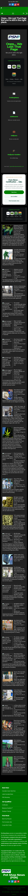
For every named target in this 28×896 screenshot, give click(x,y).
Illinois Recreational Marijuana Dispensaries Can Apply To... (19, 429)
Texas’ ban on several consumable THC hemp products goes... (19, 722)
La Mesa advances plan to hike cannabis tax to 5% (19, 707)
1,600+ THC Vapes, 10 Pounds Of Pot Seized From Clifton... (19, 408)
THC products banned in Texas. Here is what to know (19, 517)
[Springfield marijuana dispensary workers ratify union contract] (7, 608)
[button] (23, 13)
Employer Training (6, 811)
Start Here (14, 192)
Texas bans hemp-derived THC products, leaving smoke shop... (19, 655)
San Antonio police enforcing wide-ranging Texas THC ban (19, 622)
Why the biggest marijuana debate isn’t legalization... (19, 371)
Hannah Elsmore (18, 709)
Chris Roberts (18, 394)
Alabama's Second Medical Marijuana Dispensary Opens (18, 227)
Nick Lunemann (18, 559)
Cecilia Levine (18, 411)
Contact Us (14, 894)
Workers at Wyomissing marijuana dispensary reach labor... (19, 288)
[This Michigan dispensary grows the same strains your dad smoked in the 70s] (7, 571)
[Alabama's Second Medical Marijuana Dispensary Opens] (7, 230)
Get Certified (14, 196)
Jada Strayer (17, 658)
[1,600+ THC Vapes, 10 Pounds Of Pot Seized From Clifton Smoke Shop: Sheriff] (7, 411)
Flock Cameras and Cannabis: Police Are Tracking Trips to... (19, 455)
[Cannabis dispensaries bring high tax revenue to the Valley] (7, 254)
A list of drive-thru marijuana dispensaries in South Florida (19, 692)
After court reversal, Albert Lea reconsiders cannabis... (19, 758)
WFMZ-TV (17, 290)
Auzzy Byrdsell (18, 589)
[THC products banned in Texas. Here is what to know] (7, 519)
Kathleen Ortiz (18, 676)
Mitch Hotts (17, 307)
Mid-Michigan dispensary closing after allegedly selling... (19, 535)
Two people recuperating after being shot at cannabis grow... (19, 304)
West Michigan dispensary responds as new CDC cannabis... (19, 359)
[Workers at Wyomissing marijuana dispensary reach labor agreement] (7, 290)
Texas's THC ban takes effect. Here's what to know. (19, 673)
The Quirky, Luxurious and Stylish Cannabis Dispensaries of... (19, 638)
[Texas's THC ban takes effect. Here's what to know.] (7, 676)
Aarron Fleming (18, 343)
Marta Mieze (17, 608)
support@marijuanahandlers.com (16, 166)
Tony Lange (17, 501)
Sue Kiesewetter (18, 744)
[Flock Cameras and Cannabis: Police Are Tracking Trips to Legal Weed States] (7, 457)
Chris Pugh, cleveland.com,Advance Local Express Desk (18, 376)
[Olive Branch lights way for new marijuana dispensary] (7, 343)
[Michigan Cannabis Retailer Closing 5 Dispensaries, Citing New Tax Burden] (7, 501)
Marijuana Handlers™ (7, 808)
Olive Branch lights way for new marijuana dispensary (19, 341)
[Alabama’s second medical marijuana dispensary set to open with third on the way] (7, 274)
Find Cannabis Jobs (14, 200)
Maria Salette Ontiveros (20, 519)
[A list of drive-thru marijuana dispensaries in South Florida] (7, 694)
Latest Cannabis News (7, 794)
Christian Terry (18, 725)
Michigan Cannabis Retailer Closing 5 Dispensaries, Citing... (19, 499)
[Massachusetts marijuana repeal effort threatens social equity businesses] (7, 590)
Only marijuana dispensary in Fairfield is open (19, 742)
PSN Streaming (6, 797)
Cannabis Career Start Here (9, 791)
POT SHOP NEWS (6, 891)
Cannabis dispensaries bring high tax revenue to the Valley (19, 251)
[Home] (2, 13)
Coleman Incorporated (16, 889)
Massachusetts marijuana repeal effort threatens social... (19, 587)
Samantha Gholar (18, 327)
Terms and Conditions (15, 891)
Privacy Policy (23, 891)
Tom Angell (17, 432)
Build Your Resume (6, 818)
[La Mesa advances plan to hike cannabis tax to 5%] (7, 709)
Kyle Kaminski (18, 571)
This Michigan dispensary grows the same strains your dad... (19, 569)
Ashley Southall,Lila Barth (20, 641)
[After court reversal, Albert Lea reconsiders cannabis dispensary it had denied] (7, 761)
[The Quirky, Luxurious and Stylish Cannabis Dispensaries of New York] (7, 641)
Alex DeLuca (17, 694)
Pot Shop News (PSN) (14, 876)
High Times (17, 457)
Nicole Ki (17, 761)
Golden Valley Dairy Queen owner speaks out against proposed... (19, 556)
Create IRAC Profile (7, 825)
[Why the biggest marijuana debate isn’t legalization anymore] (7, 374)
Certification (5, 804)
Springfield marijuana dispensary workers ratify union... (19, 605)
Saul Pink (17, 624)
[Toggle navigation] (13, 13)
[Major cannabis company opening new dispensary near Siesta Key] (7, 325)
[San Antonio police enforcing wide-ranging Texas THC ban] (7, 624)
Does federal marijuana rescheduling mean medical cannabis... (19, 391)
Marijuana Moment (18, 230)
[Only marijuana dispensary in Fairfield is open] (7, 744)
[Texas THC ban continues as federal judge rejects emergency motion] (7, 483)
